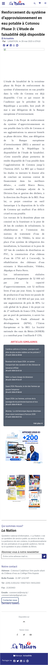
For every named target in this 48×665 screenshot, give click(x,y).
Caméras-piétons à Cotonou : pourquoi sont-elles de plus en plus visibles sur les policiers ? (23, 350)
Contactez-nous (10, 600)
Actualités (8, 38)
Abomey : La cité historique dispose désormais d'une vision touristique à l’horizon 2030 (23, 412)
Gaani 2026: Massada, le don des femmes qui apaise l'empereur (23, 388)
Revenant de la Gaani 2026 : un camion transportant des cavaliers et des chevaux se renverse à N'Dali (23, 364)
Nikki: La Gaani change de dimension (19, 377)
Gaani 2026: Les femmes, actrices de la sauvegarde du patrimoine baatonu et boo (22, 400)
